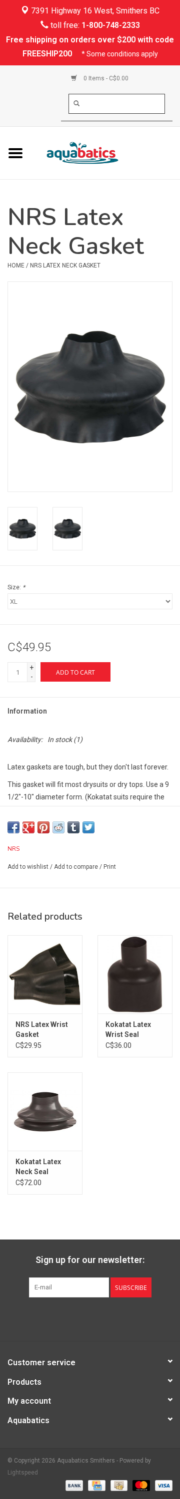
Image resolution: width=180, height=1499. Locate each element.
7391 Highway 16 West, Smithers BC (94, 10)
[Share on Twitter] (88, 827)
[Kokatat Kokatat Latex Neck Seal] (45, 1111)
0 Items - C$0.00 (105, 78)
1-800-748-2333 (111, 25)
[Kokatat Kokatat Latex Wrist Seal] (135, 974)
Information (27, 711)
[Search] (76, 103)
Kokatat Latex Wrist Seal (128, 1029)
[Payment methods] (73, 1485)
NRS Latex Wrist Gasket (42, 1029)
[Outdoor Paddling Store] (105, 152)
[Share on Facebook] (14, 827)
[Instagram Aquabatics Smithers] (99, 1318)
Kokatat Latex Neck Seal (38, 1167)
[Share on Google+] (28, 827)
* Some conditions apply (120, 54)
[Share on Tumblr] (74, 827)
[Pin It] (44, 827)
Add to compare (77, 866)
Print (110, 866)
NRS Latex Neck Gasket (65, 265)
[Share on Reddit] (58, 827)
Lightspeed (23, 1472)
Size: (16, 587)
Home (16, 265)
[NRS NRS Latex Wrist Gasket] (45, 974)
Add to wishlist (28, 866)
